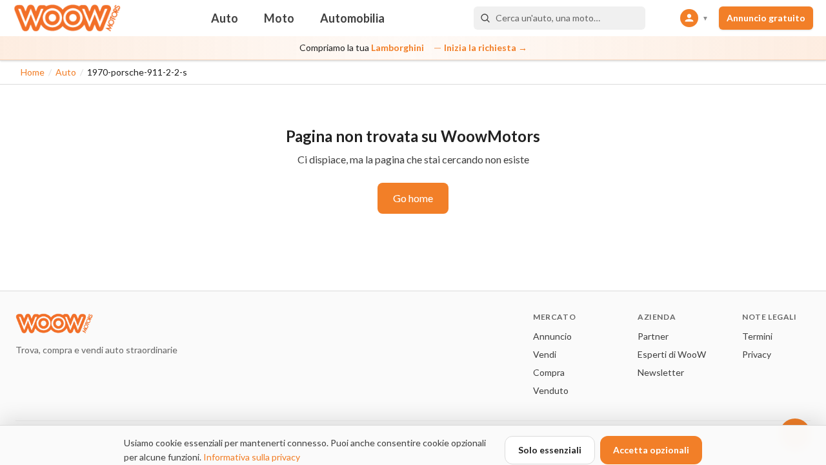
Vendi (544, 354)
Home (33, 72)
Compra (549, 372)
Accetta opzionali (651, 449)
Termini (757, 336)
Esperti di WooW (672, 354)
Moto (279, 18)
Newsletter (661, 372)
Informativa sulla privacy (251, 456)
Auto (224, 18)
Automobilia (352, 18)
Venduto (551, 390)
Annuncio (552, 336)
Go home (413, 198)
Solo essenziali (549, 449)
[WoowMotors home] (67, 18)
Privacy (756, 354)
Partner (653, 336)
